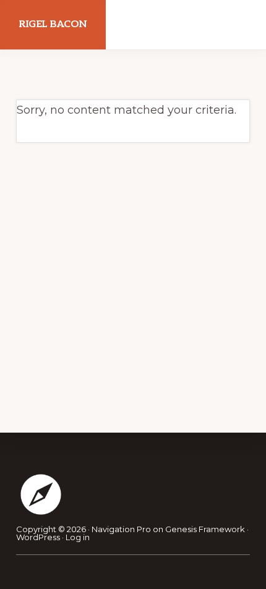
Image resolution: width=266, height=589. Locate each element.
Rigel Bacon (53, 24)
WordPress (38, 537)
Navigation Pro (121, 529)
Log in (78, 537)
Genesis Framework (205, 529)
